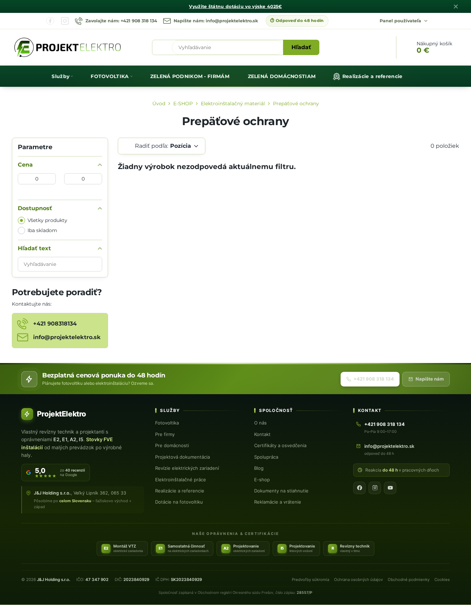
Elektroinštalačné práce (180, 479)
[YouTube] (390, 488)
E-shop (262, 479)
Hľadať (301, 47)
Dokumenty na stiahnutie (281, 490)
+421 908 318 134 (374, 379)
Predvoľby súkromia (310, 579)
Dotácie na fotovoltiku (179, 502)
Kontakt (262, 434)
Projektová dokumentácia (182, 457)
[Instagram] (65, 21)
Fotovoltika (167, 423)
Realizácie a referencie (179, 490)
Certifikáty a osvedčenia (280, 445)
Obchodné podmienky (409, 579)
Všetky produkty (47, 220)
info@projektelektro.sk (389, 446)
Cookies (442, 579)
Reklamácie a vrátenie (277, 502)
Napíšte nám (430, 379)
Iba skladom (42, 230)
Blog (259, 468)
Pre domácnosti (172, 445)
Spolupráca (266, 457)
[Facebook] (50, 21)
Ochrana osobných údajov (358, 579)
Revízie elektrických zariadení (187, 468)
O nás (260, 423)
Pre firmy (165, 434)
